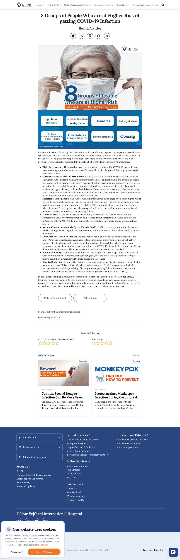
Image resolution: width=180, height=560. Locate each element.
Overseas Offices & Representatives (33, 475)
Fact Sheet (21, 471)
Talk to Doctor (90, 298)
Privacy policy (17, 552)
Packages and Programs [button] (103, 5)
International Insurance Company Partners (87, 454)
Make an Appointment (141, 5)
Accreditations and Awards (29, 478)
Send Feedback (74, 492)
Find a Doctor (73, 469)
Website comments (76, 496)
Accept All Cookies (44, 552)
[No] (62, 522)
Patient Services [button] (54, 5)
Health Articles (47, 390)
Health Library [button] (122, 5)
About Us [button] (40, 5)
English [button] (155, 5)
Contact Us (72, 488)
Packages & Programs (77, 443)
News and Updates (25, 486)
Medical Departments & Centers (82, 439)
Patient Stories (23, 482)
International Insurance (128, 443)
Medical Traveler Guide (78, 451)
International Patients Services (132, 439)
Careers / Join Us (75, 500)
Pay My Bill (72, 477)
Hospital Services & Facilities (81, 447)
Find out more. (41, 545)
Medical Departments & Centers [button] (77, 5)
